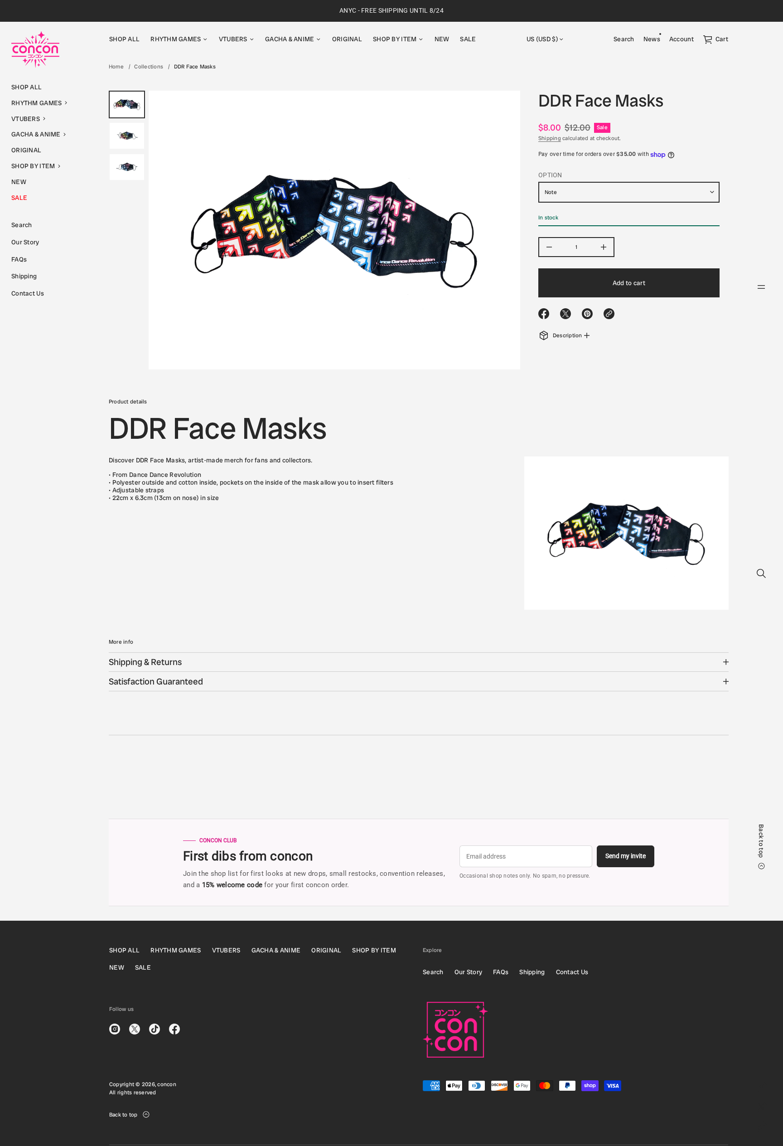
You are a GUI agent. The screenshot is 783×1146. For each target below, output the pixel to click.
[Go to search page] (761, 573)
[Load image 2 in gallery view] (127, 136)
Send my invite (625, 856)
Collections (148, 66)
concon (166, 1084)
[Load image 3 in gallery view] (127, 167)
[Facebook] (174, 1029)
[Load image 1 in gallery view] (127, 104)
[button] (49, 103)
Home (116, 66)
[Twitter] (761, 1107)
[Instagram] (761, 1087)
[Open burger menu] (761, 287)
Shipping (549, 138)
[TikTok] (761, 1126)
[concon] (35, 49)
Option (550, 175)
